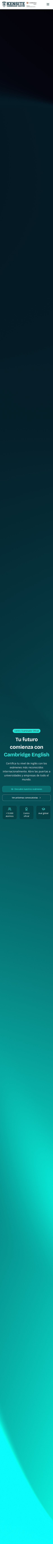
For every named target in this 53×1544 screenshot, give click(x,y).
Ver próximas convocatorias (25, 797)
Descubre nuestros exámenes (28, 789)
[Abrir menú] (48, 4)
